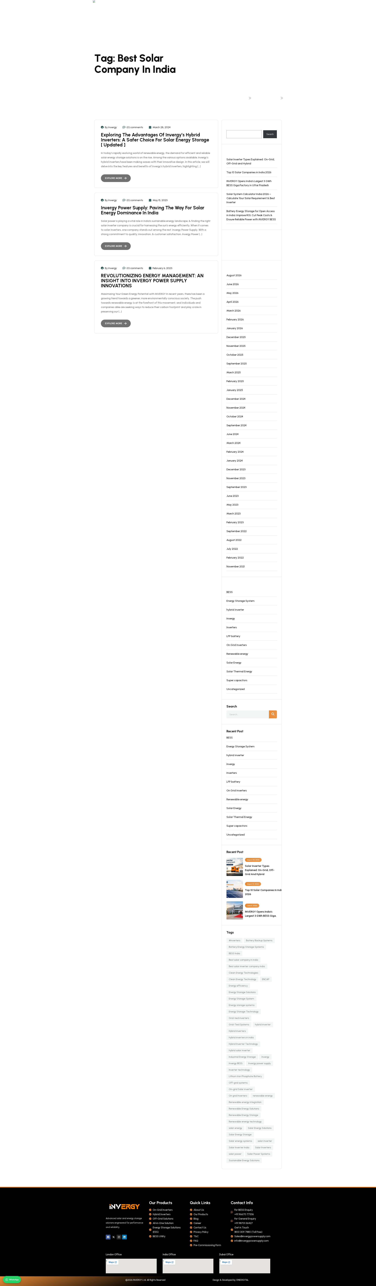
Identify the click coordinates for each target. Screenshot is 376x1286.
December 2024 (235, 398)
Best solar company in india (266, 98)
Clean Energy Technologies (243, 972)
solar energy (235, 1128)
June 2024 (232, 434)
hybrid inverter (235, 609)
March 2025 (233, 372)
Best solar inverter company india (247, 966)
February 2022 (235, 557)
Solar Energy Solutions (259, 1128)
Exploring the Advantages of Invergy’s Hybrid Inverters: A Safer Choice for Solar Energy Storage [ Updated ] (155, 140)
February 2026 (235, 319)
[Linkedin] (124, 1237)
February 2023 (235, 522)
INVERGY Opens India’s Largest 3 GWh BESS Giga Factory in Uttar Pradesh (249, 183)
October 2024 (234, 416)
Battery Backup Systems (259, 940)
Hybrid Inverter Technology (243, 1044)
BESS (229, 592)
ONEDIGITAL (242, 1280)
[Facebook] (108, 1237)
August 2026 (233, 275)
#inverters (234, 940)
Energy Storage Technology (243, 1011)
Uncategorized (235, 689)
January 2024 (234, 460)
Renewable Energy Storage (243, 1115)
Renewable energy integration (245, 1102)
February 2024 (235, 451)
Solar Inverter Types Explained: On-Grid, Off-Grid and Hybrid (250, 161)
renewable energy (263, 1095)
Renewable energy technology (245, 1121)
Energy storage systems (241, 1005)
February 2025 (235, 381)
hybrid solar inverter (239, 1050)
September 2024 (236, 425)
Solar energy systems (240, 1141)
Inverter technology (239, 1069)
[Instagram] (119, 1237)
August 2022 (233, 540)
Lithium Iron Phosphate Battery (245, 1076)
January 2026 (234, 328)
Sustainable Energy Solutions (244, 1160)
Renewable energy (237, 653)
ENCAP (265, 979)
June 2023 (232, 496)
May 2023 (232, 504)
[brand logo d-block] (96, 2)
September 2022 (236, 531)
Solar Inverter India (239, 1147)
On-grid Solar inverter (241, 1089)
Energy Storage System (240, 600)
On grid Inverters (238, 1095)
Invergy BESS (235, 1063)
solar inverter (265, 1141)
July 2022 (232, 548)
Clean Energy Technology (242, 979)
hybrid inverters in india (241, 1037)
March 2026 (233, 310)
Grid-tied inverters (239, 1018)
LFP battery (233, 636)
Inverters (231, 627)
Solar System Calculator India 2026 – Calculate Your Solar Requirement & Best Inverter (250, 198)
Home (244, 98)
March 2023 (233, 513)
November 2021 (235, 566)
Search (230, 128)
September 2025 (236, 363)
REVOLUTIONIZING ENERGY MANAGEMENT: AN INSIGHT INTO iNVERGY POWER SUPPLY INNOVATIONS (152, 280)
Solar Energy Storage (240, 1134)
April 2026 (232, 301)
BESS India (234, 953)
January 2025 (234, 390)
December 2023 (236, 469)
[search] (273, 714)
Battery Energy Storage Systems (246, 946)
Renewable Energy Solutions (244, 1108)
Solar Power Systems (258, 1154)
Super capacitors (236, 680)
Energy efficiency (238, 985)
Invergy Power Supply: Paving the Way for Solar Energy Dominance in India (152, 210)
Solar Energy (233, 662)
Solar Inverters (263, 1147)
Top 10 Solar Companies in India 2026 (248, 172)
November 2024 (235, 407)
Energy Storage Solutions (242, 992)
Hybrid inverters (237, 1031)
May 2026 (232, 293)
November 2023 (235, 478)
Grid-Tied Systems (239, 1024)
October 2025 (234, 354)
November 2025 (236, 346)
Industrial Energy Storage (242, 1056)
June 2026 (232, 284)
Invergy (230, 618)
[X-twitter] (113, 1237)
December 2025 (236, 337)
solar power (235, 1154)
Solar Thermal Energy (239, 671)
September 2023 (236, 487)
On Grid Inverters (236, 645)
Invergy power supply (259, 1063)
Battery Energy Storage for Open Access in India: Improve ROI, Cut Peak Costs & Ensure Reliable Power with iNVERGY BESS (251, 215)
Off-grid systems (238, 1082)
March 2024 (233, 443)
